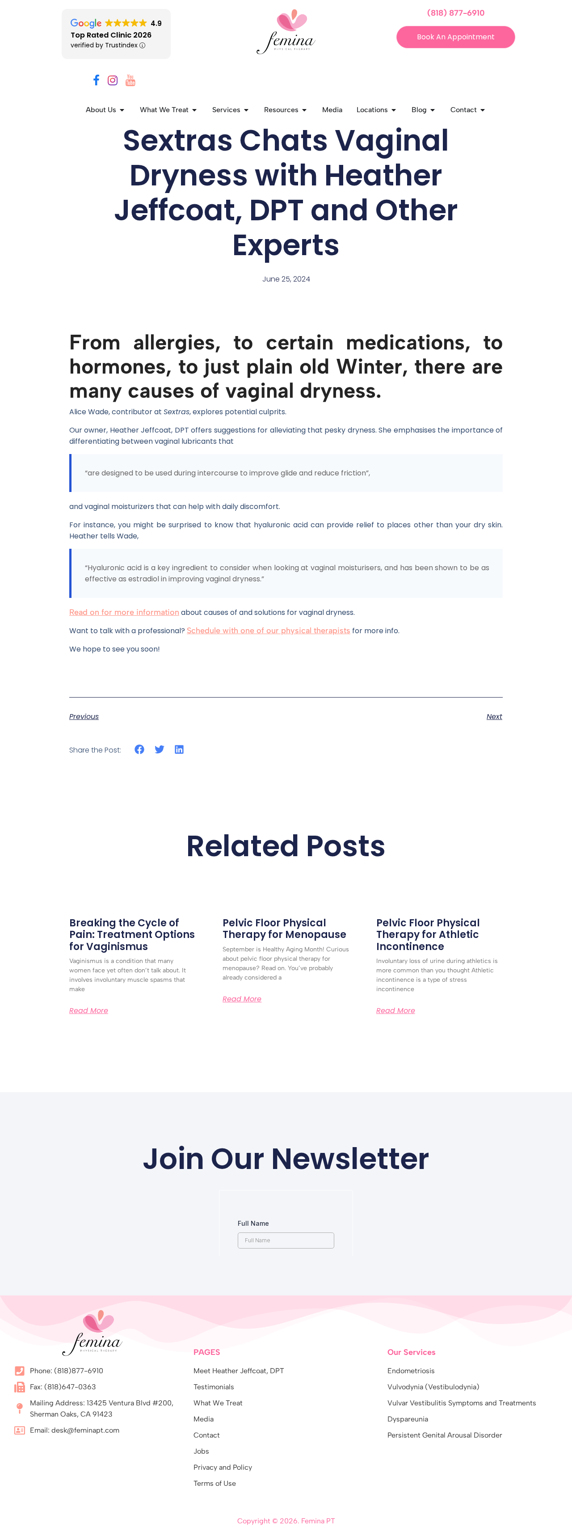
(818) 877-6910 (456, 13)
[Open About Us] (122, 110)
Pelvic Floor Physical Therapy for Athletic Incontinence (428, 935)
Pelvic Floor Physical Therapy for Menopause (284, 929)
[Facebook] (96, 82)
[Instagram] (113, 82)
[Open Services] (246, 110)
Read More (88, 1010)
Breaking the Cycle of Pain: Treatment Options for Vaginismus (132, 935)
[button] (140, 749)
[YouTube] (130, 82)
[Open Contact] (482, 110)
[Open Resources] (304, 110)
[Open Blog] (432, 110)
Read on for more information (124, 612)
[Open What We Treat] (194, 110)
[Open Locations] (393, 110)
